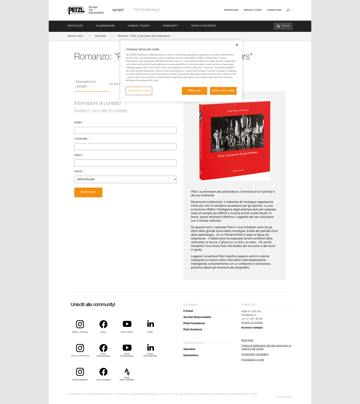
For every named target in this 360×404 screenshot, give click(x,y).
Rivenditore (231, 10)
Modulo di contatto (252, 323)
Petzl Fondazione (194, 323)
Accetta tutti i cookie (223, 91)
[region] (181, 71)
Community (170, 26)
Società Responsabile (197, 317)
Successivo (88, 192)
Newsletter (238, 29)
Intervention (190, 355)
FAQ (234, 19)
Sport (118, 10)
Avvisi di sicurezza (203, 26)
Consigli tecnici (139, 26)
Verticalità (75, 26)
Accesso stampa (252, 328)
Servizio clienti (253, 10)
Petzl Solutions (192, 329)
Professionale (147, 10)
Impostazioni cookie (139, 91)
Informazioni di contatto (85, 84)
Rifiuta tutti (194, 91)
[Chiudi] (237, 45)
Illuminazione (105, 26)
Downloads (274, 10)
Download (100, 36)
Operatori (189, 349)
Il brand (188, 311)
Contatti (236, 24)
